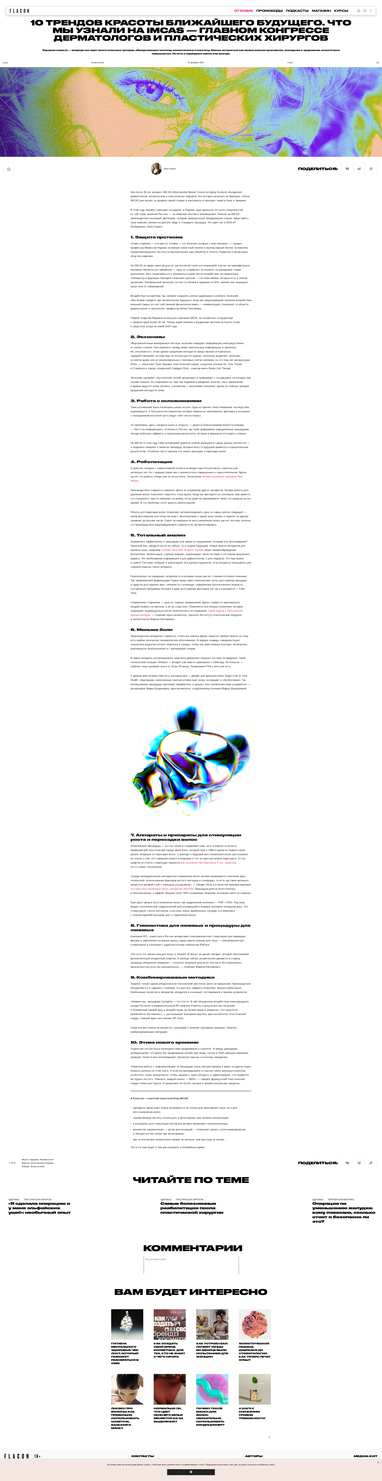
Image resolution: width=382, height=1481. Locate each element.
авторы (254, 1456)
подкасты (297, 10)
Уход (5, 62)
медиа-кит (366, 1456)
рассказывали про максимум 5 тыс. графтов (208, 862)
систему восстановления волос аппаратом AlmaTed (162, 888)
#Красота (26, 1162)
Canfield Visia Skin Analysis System (182, 550)
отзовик (243, 10)
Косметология (97, 62)
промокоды (269, 10)
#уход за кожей (37, 1166)
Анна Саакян (170, 169)
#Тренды (25, 1166)
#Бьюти (25, 1159)
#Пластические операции (42, 1162)
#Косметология (47, 1159)
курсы (341, 10)
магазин (321, 10)
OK (191, 1472)
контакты (143, 1456)
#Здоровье (34, 1159)
